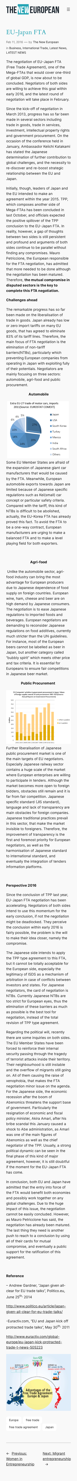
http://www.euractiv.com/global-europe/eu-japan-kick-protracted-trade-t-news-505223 (34, 1342)
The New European (46, 42)
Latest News (57, 48)
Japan (49, 1427)
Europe (13, 1420)
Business (15, 48)
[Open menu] (68, 9)
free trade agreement (23, 1427)
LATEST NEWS (16, 52)
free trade (32, 1420)
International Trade (35, 48)
